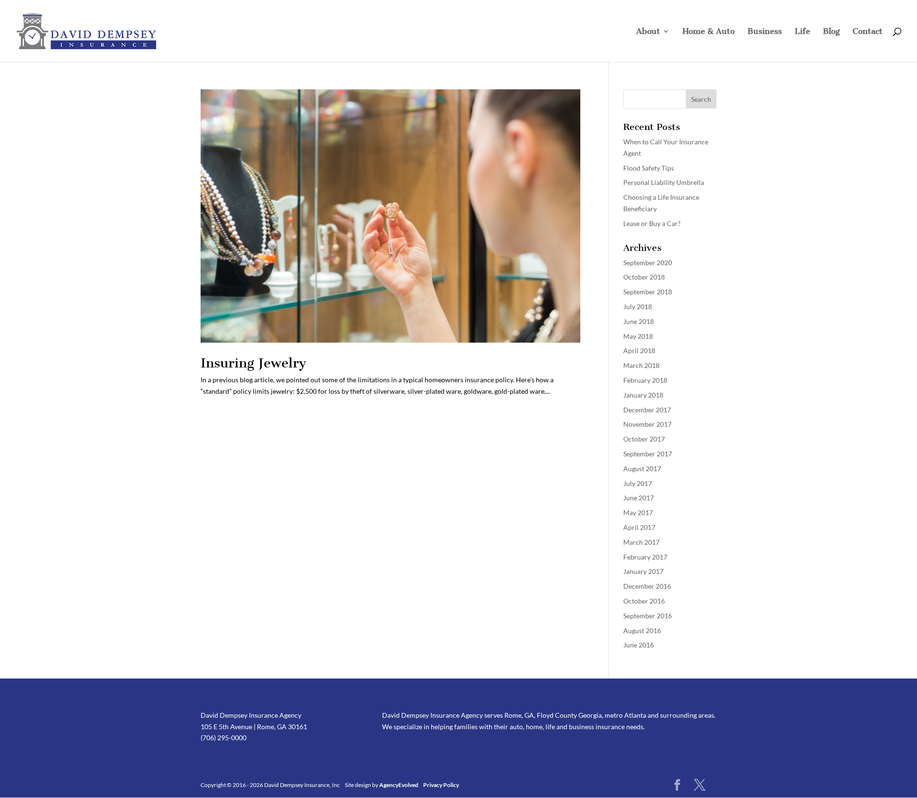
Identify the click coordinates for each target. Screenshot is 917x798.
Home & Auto (708, 32)
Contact (868, 32)
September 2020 (647, 263)
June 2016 (638, 645)
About (648, 32)
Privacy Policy (441, 784)
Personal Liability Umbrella (663, 182)
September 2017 (647, 454)
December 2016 (647, 586)
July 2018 (637, 306)
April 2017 (639, 527)
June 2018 (638, 321)
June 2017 (638, 498)
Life (802, 32)
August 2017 (642, 468)
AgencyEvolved (399, 784)
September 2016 (647, 616)
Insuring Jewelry (253, 363)
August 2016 (642, 630)
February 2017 (645, 557)
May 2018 (638, 336)
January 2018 (643, 395)
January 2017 (643, 571)
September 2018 (647, 292)
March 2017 (641, 542)
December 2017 (647, 410)
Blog (831, 32)
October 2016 (644, 601)
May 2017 (638, 512)
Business (764, 32)
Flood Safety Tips (648, 168)
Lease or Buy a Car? (652, 223)
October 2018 (644, 277)
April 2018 (639, 350)
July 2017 (637, 483)
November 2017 (647, 424)
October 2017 (644, 439)
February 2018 (645, 380)
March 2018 (641, 365)
